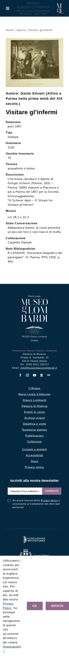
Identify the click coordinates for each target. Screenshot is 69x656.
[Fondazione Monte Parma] (34, 536)
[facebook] (20, 375)
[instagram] (27, 375)
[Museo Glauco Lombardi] (60, 4)
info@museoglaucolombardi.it (39, 368)
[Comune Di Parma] (34, 550)
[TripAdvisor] (48, 375)
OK (34, 605)
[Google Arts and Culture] (41, 375)
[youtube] (34, 375)
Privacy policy (49, 500)
